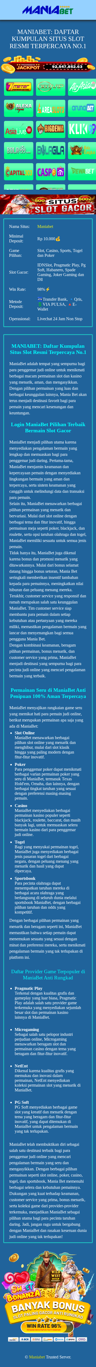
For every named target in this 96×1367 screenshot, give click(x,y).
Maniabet (45, 226)
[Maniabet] (48, 10)
